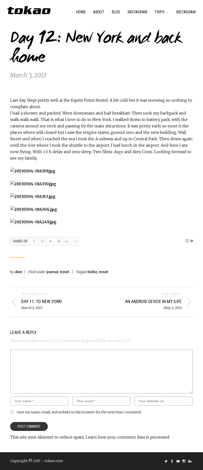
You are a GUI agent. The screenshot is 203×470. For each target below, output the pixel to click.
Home (81, 12)
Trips (159, 12)
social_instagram (184, 461)
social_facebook (172, 461)
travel (64, 272)
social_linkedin (190, 461)
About (98, 12)
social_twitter (166, 461)
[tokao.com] (29, 10)
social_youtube (178, 461)
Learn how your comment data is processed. (128, 437)
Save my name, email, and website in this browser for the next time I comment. (79, 412)
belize (92, 272)
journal (52, 272)
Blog (116, 12)
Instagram (137, 12)
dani (18, 272)
